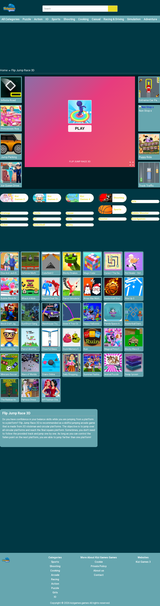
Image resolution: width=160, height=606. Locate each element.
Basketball (39, 224)
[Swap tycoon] (133, 370)
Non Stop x (145, 110)
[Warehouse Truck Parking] (51, 320)
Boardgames (138, 218)
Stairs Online (48, 374)
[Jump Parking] (11, 153)
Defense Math (29, 273)
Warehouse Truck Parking (55, 323)
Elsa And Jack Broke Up (12, 273)
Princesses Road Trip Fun (11, 128)
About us (98, 570)
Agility (69, 224)
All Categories (11, 19)
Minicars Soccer (9, 374)
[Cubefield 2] (51, 269)
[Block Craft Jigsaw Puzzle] (9, 320)
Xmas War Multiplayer (94, 298)
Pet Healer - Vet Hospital (137, 273)
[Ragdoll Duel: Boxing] (51, 294)
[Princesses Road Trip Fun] (11, 125)
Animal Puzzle (111, 374)
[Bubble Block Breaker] (9, 294)
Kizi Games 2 (20, 198)
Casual (96, 19)
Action (38, 19)
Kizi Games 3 (53, 198)
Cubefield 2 (47, 273)
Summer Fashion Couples (96, 374)
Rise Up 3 (129, 298)
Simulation (134, 19)
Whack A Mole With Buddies (35, 298)
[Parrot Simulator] (71, 294)
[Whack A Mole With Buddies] (30, 294)
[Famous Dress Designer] (30, 396)
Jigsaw (69, 213)
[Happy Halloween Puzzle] (92, 320)
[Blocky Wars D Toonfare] (133, 345)
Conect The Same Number (117, 273)
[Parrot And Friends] (30, 345)
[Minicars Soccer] (9, 370)
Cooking (83, 19)
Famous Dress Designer (33, 399)
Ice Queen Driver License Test (11, 185)
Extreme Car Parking (149, 100)
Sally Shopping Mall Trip (74, 374)
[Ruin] (92, 345)
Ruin (86, 349)
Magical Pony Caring (114, 349)
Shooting (69, 19)
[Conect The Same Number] (113, 269)
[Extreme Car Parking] (149, 96)
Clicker (4, 224)
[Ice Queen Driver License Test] (11, 182)
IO (47, 19)
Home (4, 70)
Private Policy (99, 566)
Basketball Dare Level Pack (138, 323)
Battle (3, 218)
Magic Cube (89, 273)
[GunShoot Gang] (30, 320)
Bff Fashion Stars (51, 399)
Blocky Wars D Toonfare (137, 349)
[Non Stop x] (146, 107)
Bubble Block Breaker (11, 298)
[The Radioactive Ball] (9, 396)
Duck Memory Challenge (75, 349)
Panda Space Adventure (116, 323)
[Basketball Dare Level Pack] (133, 320)
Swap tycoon (131, 374)
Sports (56, 19)
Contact (99, 574)
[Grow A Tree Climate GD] (71, 320)
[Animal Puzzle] (113, 370)
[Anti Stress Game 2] (9, 345)
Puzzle (27, 19)
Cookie (99, 561)
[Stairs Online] (51, 370)
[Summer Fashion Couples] (92, 370)
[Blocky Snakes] (71, 269)
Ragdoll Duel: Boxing (52, 298)
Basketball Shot (112, 298)
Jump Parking (9, 157)
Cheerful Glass (49, 349)
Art (34, 218)
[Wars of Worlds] (30, 370)
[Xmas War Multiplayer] (92, 294)
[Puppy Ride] (149, 153)
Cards (69, 218)
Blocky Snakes (70, 273)
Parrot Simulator (71, 298)
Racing (55, 579)
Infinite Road (8, 100)
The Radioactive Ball (11, 399)
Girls (133, 201)
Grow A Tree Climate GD (75, 323)
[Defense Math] (30, 269)
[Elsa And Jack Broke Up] (9, 269)
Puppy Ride (145, 157)
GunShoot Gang (29, 323)
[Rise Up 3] (133, 294)
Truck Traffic (146, 185)
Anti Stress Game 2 (10, 349)
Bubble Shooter (140, 213)
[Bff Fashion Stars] (51, 396)
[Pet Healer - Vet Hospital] (133, 269)
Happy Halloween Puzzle (96, 323)
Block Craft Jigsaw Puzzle (14, 323)
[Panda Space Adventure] (113, 320)
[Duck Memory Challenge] (71, 345)
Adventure (150, 19)
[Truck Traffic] (149, 182)
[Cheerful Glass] (51, 345)
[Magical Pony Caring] (113, 345)
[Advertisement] (80, 45)
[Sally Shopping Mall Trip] (71, 370)
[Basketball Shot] (113, 294)
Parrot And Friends (31, 349)
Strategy (5, 213)
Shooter (103, 218)
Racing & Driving (114, 19)
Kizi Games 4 (85, 198)
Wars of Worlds (29, 374)
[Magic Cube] (92, 269)
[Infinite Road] (11, 96)
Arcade (55, 574)
